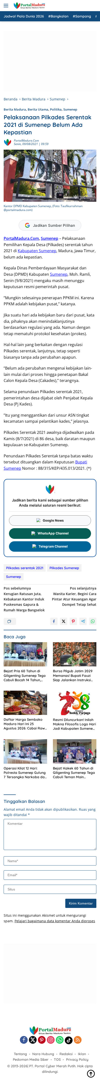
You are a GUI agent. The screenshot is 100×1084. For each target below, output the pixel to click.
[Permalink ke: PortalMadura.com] (7, 142)
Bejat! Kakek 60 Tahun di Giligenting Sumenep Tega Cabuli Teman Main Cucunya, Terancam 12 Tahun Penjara (74, 772)
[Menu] (7, 5)
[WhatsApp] (60, 1040)
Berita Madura (15, 109)
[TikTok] (69, 1040)
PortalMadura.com (26, 140)
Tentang (20, 1054)
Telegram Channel (53, 546)
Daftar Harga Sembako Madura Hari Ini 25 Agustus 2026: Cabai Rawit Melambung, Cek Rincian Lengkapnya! (25, 724)
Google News (53, 520)
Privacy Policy (77, 1059)
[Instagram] (51, 1040)
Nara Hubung (43, 1054)
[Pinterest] (42, 1040)
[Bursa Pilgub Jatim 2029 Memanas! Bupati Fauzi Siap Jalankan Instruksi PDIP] (74, 654)
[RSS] (78, 1040)
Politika (56, 109)
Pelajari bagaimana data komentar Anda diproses (55, 921)
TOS (57, 1059)
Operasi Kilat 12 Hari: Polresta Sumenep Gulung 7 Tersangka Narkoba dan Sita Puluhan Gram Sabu (25, 772)
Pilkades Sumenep (64, 568)
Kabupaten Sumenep (37, 250)
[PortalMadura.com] (28, 5)
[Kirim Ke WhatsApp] (92, 621)
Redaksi (66, 1054)
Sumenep (70, 109)
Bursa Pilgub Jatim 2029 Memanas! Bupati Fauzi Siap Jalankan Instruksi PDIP (72, 675)
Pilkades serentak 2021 (24, 568)
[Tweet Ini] (63, 621)
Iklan (82, 1054)
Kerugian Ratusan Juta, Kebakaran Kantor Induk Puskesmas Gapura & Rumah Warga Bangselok (24, 599)
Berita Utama (38, 109)
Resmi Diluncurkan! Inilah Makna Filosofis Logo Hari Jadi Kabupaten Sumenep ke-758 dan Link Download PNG (74, 724)
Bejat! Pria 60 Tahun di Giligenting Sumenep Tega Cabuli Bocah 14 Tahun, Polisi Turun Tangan (25, 675)
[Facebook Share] (54, 621)
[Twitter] (33, 1040)
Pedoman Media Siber (31, 1059)
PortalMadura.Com (21, 238)
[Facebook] (24, 1040)
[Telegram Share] (83, 621)
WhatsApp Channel (53, 533)
